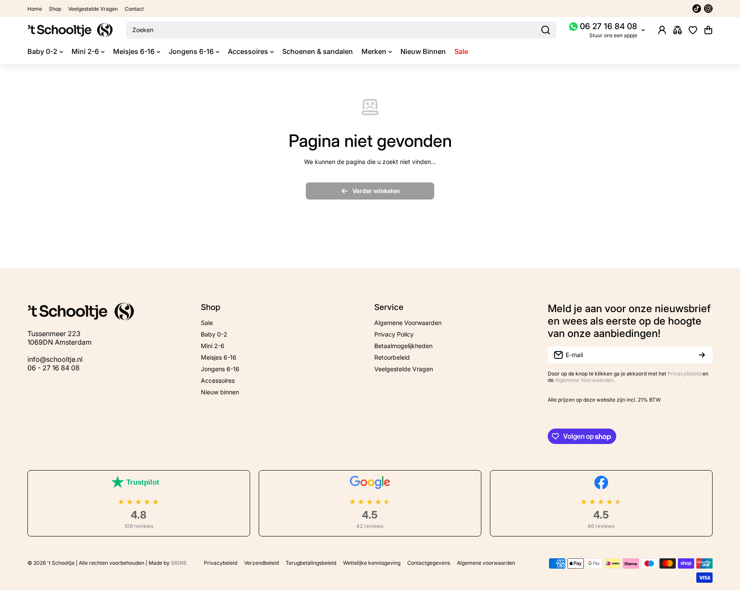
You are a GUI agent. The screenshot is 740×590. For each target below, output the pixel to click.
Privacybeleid (684, 373)
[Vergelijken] (677, 30)
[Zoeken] (545, 30)
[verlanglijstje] (693, 30)
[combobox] (341, 30)
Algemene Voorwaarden (584, 380)
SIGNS (179, 563)
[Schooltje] (70, 30)
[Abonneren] (702, 355)
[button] (708, 30)
